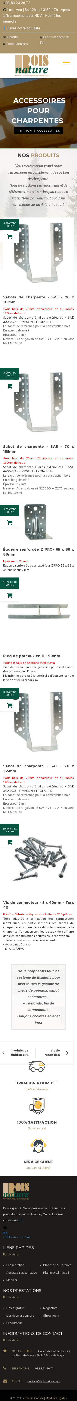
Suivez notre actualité (22, 28)
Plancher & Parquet (57, 1265)
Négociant (50, 1308)
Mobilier (11, 1280)
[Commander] (9, 237)
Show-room (51, 1315)
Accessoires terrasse (21, 1272)
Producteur (14, 1323)
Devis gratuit (15, 1308)
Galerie (12, 37)
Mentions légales (56, 1398)
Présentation (15, 1265)
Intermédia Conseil (31, 1398)
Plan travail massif (56, 1272)
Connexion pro (16, 44)
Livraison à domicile (20, 1315)
